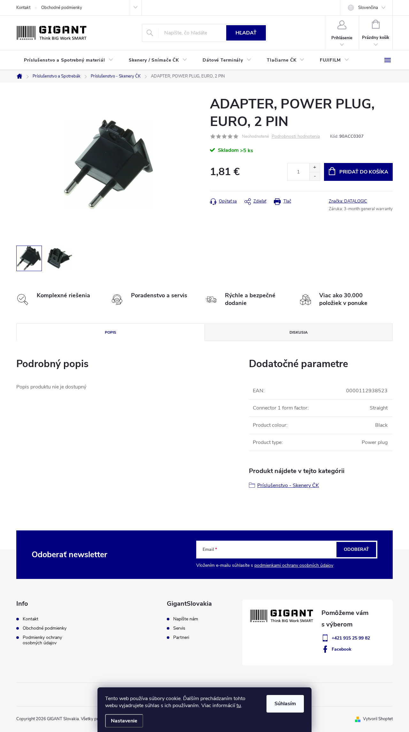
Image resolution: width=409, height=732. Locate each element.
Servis (179, 628)
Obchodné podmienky (61, 8)
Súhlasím (285, 703)
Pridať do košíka (363, 171)
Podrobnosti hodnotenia (296, 136)
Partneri (181, 637)
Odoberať (356, 549)
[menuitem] (68, 60)
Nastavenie (124, 720)
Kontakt (23, 8)
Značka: (348, 201)
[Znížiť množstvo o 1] (314, 176)
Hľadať (246, 32)
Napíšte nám (185, 619)
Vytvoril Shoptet (378, 719)
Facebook (341, 649)
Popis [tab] (110, 332)
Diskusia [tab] (298, 332)
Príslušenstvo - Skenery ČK (288, 485)
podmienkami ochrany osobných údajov (293, 565)
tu (238, 705)
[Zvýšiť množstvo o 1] (314, 167)
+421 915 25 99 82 (351, 638)
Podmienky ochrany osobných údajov (42, 640)
